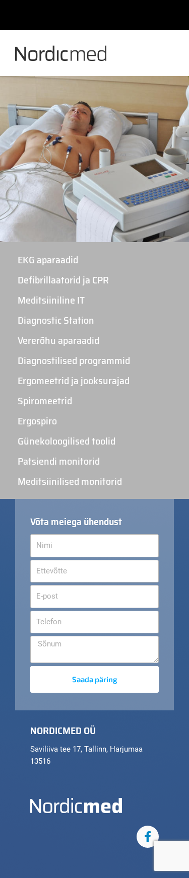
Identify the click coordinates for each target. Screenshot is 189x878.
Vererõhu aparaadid (58, 340)
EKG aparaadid (48, 260)
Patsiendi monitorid (59, 461)
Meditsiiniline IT (51, 300)
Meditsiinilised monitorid (70, 481)
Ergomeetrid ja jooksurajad (74, 381)
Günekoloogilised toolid (66, 441)
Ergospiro (37, 421)
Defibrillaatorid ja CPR (63, 280)
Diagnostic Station (56, 320)
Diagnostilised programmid (74, 360)
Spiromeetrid (45, 401)
